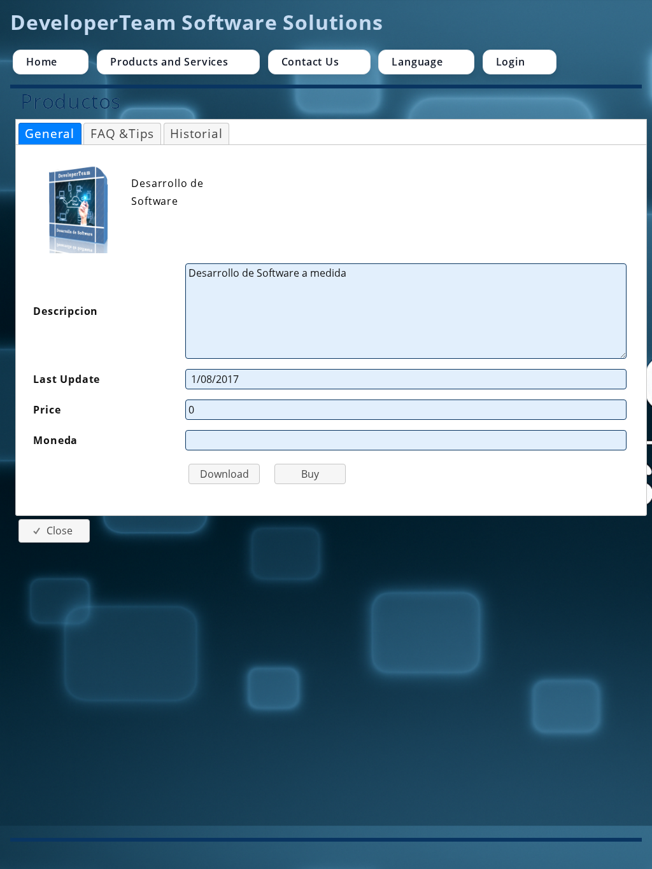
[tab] (50, 134)
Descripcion (65, 311)
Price (46, 410)
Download (224, 474)
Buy (310, 474)
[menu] (325, 62)
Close (59, 531)
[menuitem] (51, 62)
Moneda (55, 440)
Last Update (66, 379)
